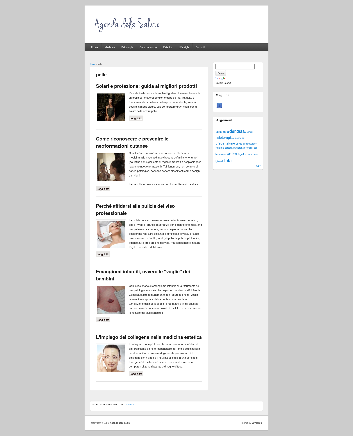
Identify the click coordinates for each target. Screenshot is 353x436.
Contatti (200, 47)
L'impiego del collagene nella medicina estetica (149, 337)
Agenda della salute (120, 422)
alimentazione (250, 143)
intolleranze (239, 147)
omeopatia (238, 137)
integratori (241, 154)
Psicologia (127, 47)
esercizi (249, 131)
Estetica (167, 47)
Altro (258, 165)
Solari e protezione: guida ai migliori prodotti (146, 85)
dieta (227, 160)
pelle (231, 153)
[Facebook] (219, 107)
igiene (218, 161)
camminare (252, 154)
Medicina (110, 47)
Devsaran (257, 422)
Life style (184, 47)
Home (94, 47)
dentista (237, 131)
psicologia (222, 131)
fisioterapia (224, 137)
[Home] (128, 34)
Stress (239, 143)
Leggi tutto (136, 118)
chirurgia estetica (224, 147)
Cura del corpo (148, 47)
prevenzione (225, 142)
